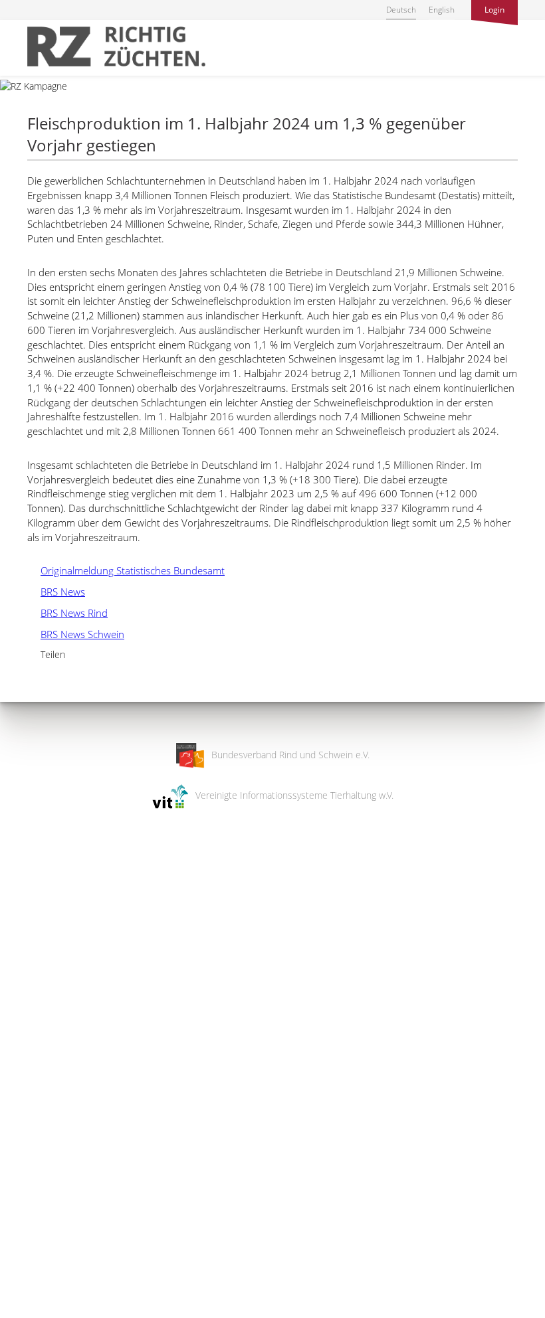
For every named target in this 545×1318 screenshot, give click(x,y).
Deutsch (401, 9)
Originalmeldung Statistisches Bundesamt (126, 570)
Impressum (23, 1299)
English (442, 9)
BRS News (56, 591)
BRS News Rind (67, 612)
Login (494, 9)
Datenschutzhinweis (42, 1311)
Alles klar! (19, 1264)
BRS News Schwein (75, 634)
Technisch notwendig (21, 1095)
